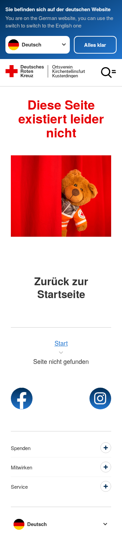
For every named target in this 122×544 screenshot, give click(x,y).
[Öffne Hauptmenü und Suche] (108, 72)
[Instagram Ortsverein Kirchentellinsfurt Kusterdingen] (100, 398)
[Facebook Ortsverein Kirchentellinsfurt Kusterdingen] (22, 398)
